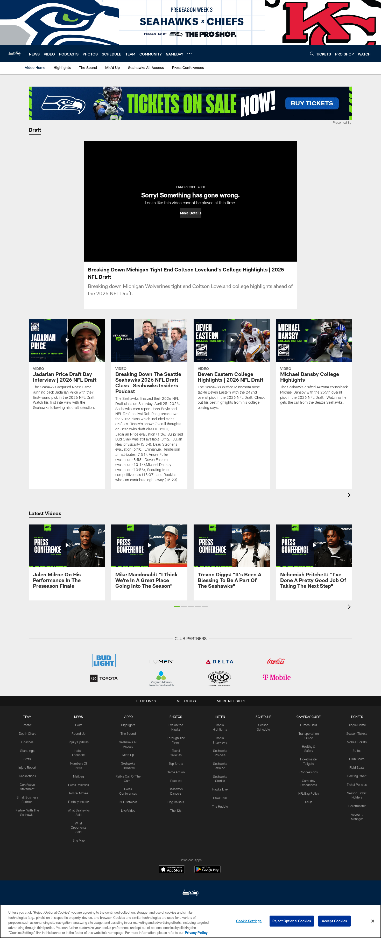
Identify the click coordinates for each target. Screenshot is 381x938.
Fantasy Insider (78, 801)
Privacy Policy (196, 932)
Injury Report (27, 767)
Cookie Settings (249, 921)
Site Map (79, 840)
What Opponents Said (78, 827)
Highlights (128, 725)
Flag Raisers (175, 802)
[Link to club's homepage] (14, 53)
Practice (175, 780)
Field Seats (356, 767)
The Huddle (220, 806)
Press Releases (78, 785)
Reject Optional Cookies (291, 921)
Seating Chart (356, 776)
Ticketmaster (357, 806)
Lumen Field (308, 725)
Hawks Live (220, 789)
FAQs (308, 802)
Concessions (309, 772)
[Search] (312, 53)
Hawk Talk (220, 798)
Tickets (357, 716)
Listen (220, 716)
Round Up (79, 733)
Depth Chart (27, 733)
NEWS (78, 716)
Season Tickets (356, 733)
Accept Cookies (334, 921)
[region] (190, 921)
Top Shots (176, 763)
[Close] (372, 921)
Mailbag (78, 776)
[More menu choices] (189, 54)
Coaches (27, 742)
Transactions (27, 776)
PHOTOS (176, 716)
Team (27, 716)
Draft (78, 725)
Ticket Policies (357, 784)
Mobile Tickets (357, 742)
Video (128, 716)
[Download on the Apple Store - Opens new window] (172, 869)
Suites (356, 750)
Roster (27, 725)
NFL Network (128, 802)
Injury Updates (79, 742)
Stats (27, 759)
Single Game (357, 725)
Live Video (128, 810)
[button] (190, 213)
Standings (27, 750)
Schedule (263, 716)
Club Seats (356, 759)
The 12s (175, 810)
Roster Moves (78, 793)
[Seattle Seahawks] (190, 893)
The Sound (128, 733)
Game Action (176, 772)
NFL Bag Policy (308, 793)
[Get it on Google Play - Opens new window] (207, 871)
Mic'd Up (128, 755)
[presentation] (350, 495)
